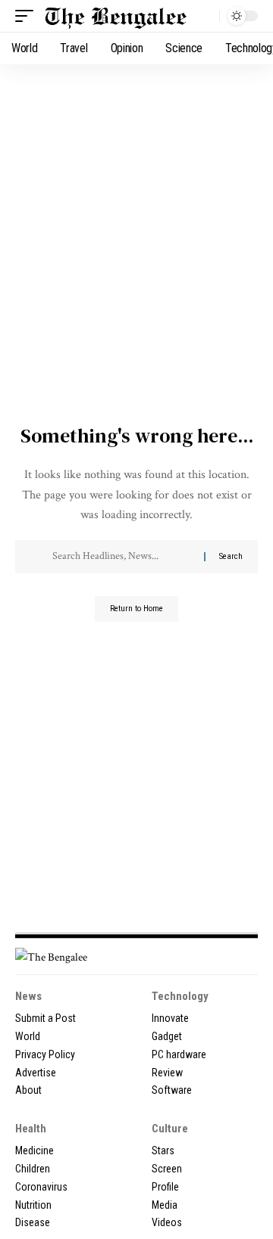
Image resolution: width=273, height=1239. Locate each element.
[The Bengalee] (115, 16)
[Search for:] (122, 556)
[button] (28, 16)
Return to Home (136, 608)
